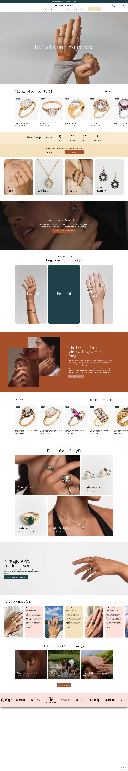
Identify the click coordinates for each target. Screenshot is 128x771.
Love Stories (18, 724)
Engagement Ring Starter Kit (64, 230)
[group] (64, 1)
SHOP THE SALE (64, 54)
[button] (32, 9)
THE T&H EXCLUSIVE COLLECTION (16, 577)
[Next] (122, 602)
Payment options (49, 722)
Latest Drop (33, 720)
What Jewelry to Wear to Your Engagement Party (28, 674)
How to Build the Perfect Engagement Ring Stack (97, 674)
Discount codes (34, 729)
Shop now (108, 91)
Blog (16, 727)
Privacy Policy (49, 729)
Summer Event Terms (51, 720)
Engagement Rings (35, 724)
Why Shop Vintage (20, 722)
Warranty (47, 731)
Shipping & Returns (50, 727)
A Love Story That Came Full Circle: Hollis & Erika (63, 674)
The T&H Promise (50, 724)
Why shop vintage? (76, 376)
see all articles (64, 685)
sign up (74, 152)
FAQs (16, 729)
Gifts (31, 727)
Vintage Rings (34, 722)
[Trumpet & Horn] (64, 5)
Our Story (17, 720)
